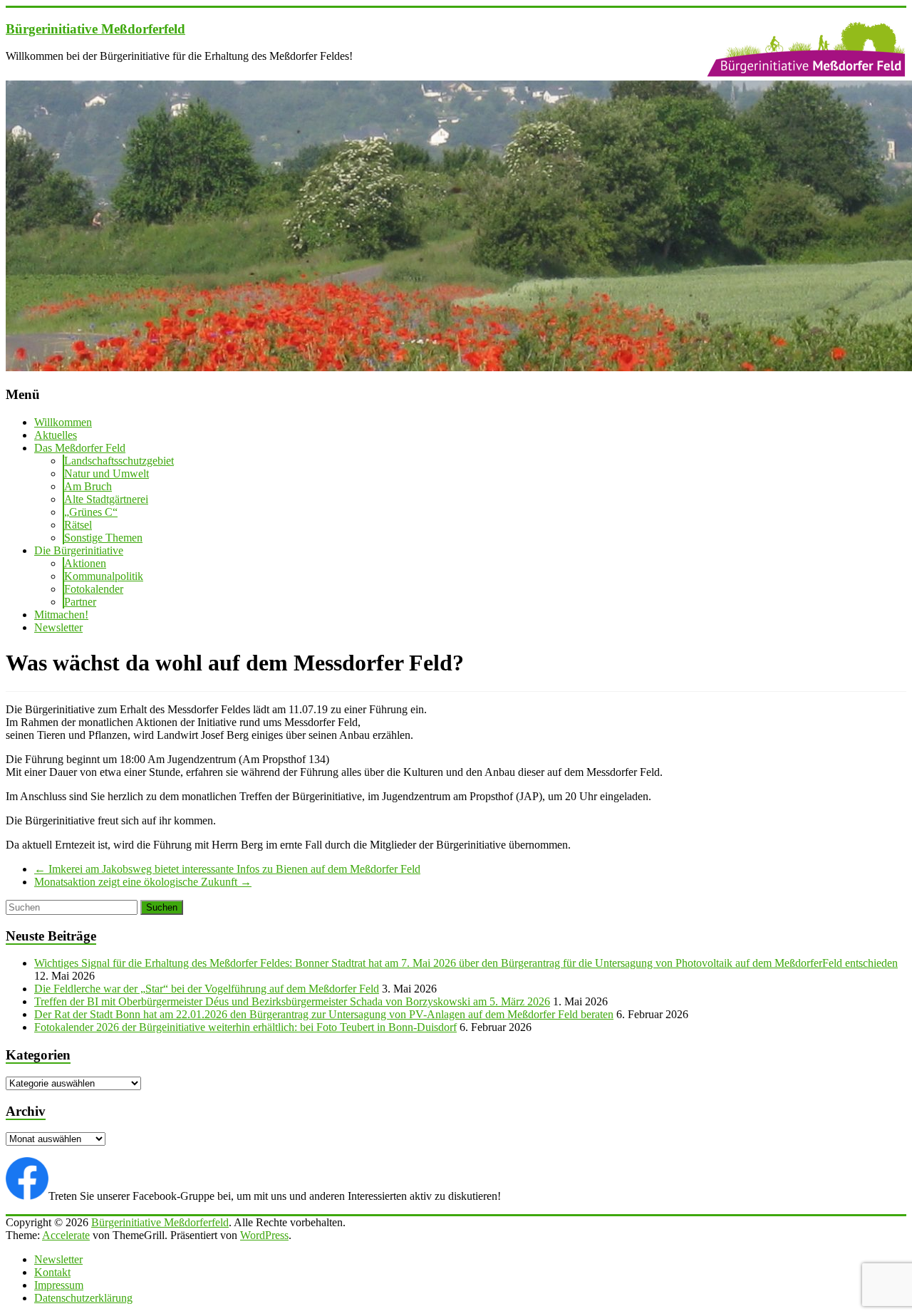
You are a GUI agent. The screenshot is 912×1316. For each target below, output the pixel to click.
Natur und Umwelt (106, 473)
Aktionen (85, 563)
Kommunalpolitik (103, 576)
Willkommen (63, 422)
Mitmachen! (61, 614)
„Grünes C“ (91, 512)
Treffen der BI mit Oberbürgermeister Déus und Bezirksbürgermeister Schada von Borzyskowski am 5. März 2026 (292, 1001)
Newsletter (58, 627)
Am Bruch (88, 486)
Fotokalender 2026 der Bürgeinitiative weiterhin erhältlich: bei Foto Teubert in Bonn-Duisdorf (245, 1027)
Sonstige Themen (103, 538)
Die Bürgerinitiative (78, 550)
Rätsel (78, 525)
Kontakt (52, 1272)
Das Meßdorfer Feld (79, 448)
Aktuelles (55, 435)
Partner (80, 602)
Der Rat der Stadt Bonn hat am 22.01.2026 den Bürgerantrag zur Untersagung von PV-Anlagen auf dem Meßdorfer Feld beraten (323, 1014)
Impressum (58, 1285)
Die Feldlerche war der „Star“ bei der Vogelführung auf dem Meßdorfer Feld (206, 989)
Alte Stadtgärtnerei (106, 499)
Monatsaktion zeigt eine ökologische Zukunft (143, 882)
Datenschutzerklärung (83, 1298)
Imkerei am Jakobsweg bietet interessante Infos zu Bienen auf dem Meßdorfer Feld (227, 869)
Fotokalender (93, 589)
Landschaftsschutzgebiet (119, 461)
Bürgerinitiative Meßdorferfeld (95, 28)
